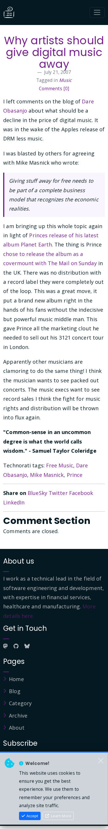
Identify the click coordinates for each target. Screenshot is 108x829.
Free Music (59, 465)
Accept (32, 815)
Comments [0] (54, 88)
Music (65, 80)
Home (16, 679)
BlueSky (37, 492)
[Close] (101, 761)
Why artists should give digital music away (54, 52)
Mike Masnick (47, 474)
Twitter (58, 492)
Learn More (60, 815)
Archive (18, 715)
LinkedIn (13, 502)
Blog (14, 691)
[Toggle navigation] (97, 12)
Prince (75, 474)
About (16, 727)
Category (20, 703)
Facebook (81, 492)
